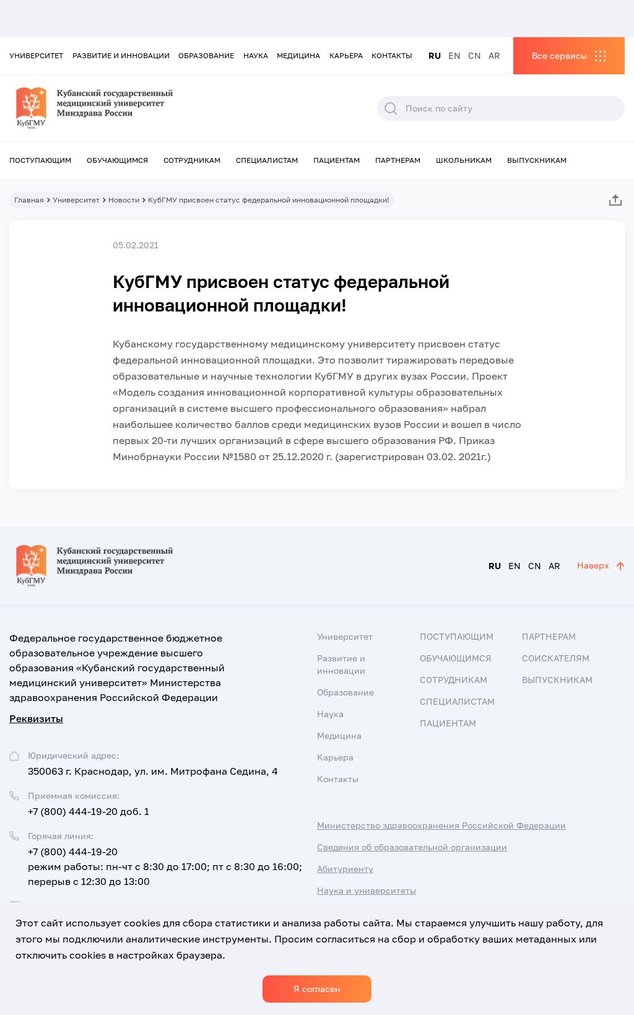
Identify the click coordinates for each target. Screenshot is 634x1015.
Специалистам (267, 160)
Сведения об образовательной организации (412, 847)
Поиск (390, 108)
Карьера (346, 55)
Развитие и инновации (121, 55)
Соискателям (555, 658)
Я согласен (317, 988)
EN (454, 55)
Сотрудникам (191, 160)
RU (434, 55)
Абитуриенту (345, 868)
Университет (36, 55)
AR (494, 55)
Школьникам (464, 160)
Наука (255, 55)
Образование (206, 55)
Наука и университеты (366, 890)
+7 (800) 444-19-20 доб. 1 (88, 811)
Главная (29, 199)
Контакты (391, 55)
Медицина (298, 55)
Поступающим (40, 160)
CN (474, 55)
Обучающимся (117, 160)
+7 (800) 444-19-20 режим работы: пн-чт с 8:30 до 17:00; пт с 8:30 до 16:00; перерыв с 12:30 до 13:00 (165, 866)
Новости (123, 199)
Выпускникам (537, 160)
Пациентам (336, 160)
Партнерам (397, 160)
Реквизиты (36, 718)
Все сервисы (559, 55)
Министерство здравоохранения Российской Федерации (441, 825)
